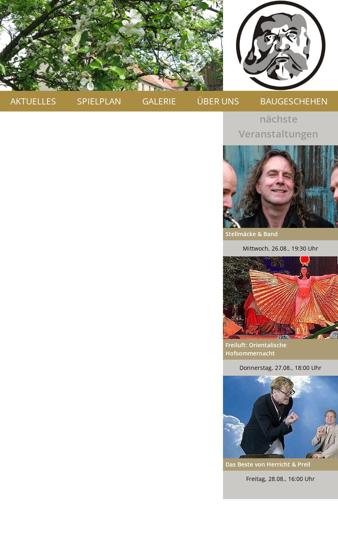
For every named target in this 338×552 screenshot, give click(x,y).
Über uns (218, 101)
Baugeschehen (294, 101)
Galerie (159, 101)
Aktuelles (33, 101)
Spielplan (99, 101)
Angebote (169, 122)
